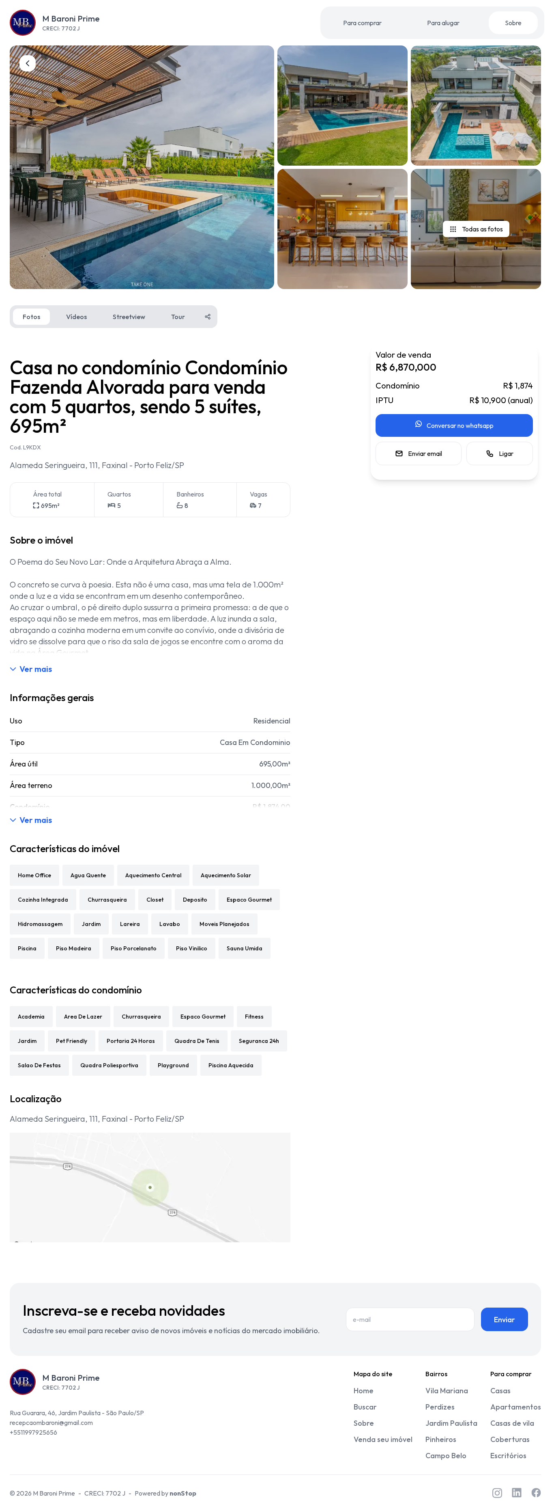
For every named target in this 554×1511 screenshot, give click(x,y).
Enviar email (425, 453)
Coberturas (510, 1439)
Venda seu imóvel (383, 1439)
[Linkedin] (517, 1493)
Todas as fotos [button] (482, 229)
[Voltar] (27, 63)
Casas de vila (512, 1423)
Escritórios (508, 1455)
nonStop (183, 1493)
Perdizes (440, 1407)
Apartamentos (515, 1407)
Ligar (506, 453)
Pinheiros (440, 1439)
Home (364, 1390)
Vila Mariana (446, 1390)
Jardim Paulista (451, 1423)
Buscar (365, 1407)
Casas (500, 1390)
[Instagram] (497, 1493)
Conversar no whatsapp (460, 425)
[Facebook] (536, 1493)
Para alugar (443, 23)
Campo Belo (445, 1455)
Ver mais (35, 669)
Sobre (513, 23)
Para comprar (362, 23)
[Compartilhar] (207, 316)
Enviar (504, 1319)
